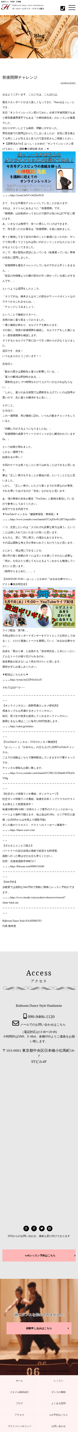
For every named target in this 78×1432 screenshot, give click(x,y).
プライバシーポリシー (19, 1426)
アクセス (19, 1414)
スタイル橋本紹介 (19, 1392)
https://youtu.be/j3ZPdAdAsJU (26, 679)
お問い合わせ (58, 1426)
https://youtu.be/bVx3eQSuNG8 (27, 195)
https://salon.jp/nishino (21, 726)
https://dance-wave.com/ (22, 830)
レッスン (58, 1380)
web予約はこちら (58, 1414)
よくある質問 (58, 1403)
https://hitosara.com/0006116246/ (27, 866)
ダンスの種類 (58, 1392)
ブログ (19, 1403)
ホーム (19, 1380)
